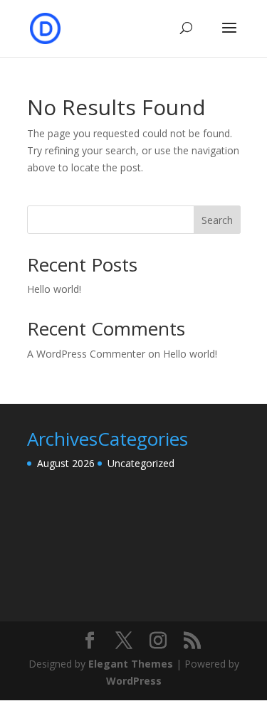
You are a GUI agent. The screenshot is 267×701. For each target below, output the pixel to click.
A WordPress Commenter (86, 353)
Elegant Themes (130, 663)
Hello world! (54, 289)
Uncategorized (141, 463)
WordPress (134, 680)
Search (217, 220)
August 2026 (66, 463)
